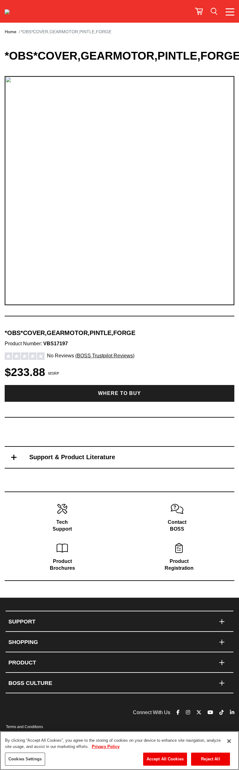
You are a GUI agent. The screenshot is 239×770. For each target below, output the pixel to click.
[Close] (229, 741)
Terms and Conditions (24, 727)
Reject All (210, 759)
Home (10, 31)
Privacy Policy (106, 746)
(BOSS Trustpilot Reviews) (104, 355)
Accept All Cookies (165, 759)
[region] (119, 750)
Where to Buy (119, 393)
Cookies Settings (25, 759)
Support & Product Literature (72, 457)
